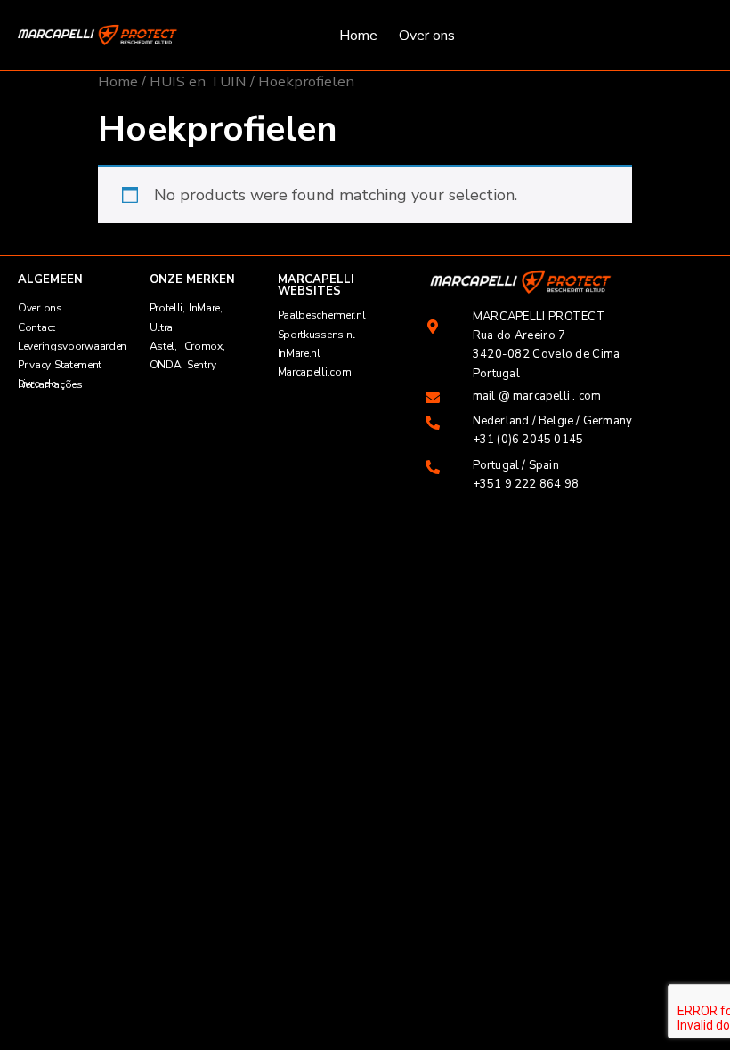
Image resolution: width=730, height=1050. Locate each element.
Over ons (427, 35)
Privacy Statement (59, 365)
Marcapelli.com (315, 372)
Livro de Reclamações (50, 384)
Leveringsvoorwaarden (72, 346)
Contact (36, 327)
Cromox (203, 346)
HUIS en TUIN (198, 81)
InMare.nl (299, 353)
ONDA (166, 365)
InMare (204, 308)
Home (358, 35)
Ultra (162, 327)
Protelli (166, 308)
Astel (162, 346)
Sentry (201, 365)
